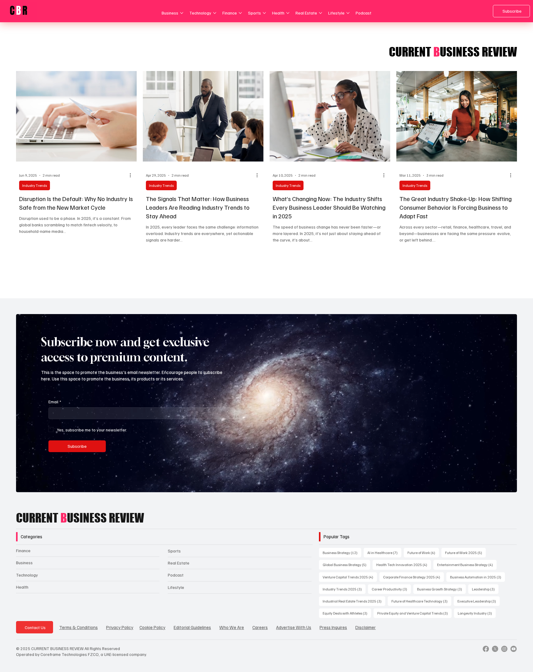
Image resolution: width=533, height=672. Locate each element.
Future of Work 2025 (465, 552)
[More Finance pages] (240, 13)
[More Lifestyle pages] (347, 13)
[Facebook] (486, 649)
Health (22, 587)
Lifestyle (176, 587)
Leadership (485, 588)
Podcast (176, 575)
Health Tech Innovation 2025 (403, 564)
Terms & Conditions (78, 627)
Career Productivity (391, 588)
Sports (174, 550)
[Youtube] (513, 649)
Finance (23, 550)
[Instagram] (504, 649)
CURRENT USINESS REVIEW (80, 518)
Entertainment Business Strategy (467, 564)
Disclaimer (365, 627)
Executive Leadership (478, 600)
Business (24, 562)
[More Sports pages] (264, 13)
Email (54, 401)
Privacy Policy (119, 627)
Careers (260, 627)
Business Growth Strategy (441, 588)
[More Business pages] (181, 13)
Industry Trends (34, 185)
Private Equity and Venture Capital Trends (414, 613)
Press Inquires (333, 627)
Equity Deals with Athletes (347, 613)
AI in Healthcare (384, 552)
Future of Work (423, 552)
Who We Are (231, 627)
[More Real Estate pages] (320, 13)
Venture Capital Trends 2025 (350, 576)
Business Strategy (342, 552)
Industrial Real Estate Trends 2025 (354, 600)
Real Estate (178, 562)
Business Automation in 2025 (477, 576)
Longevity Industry (477, 613)
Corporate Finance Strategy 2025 (413, 576)
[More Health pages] (287, 13)
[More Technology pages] (214, 13)
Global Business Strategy (346, 564)
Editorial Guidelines (192, 627)
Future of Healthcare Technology (421, 600)
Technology (27, 575)
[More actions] (132, 175)
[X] (495, 649)
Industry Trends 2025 (344, 588)
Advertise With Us (293, 627)
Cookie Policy (152, 627)
